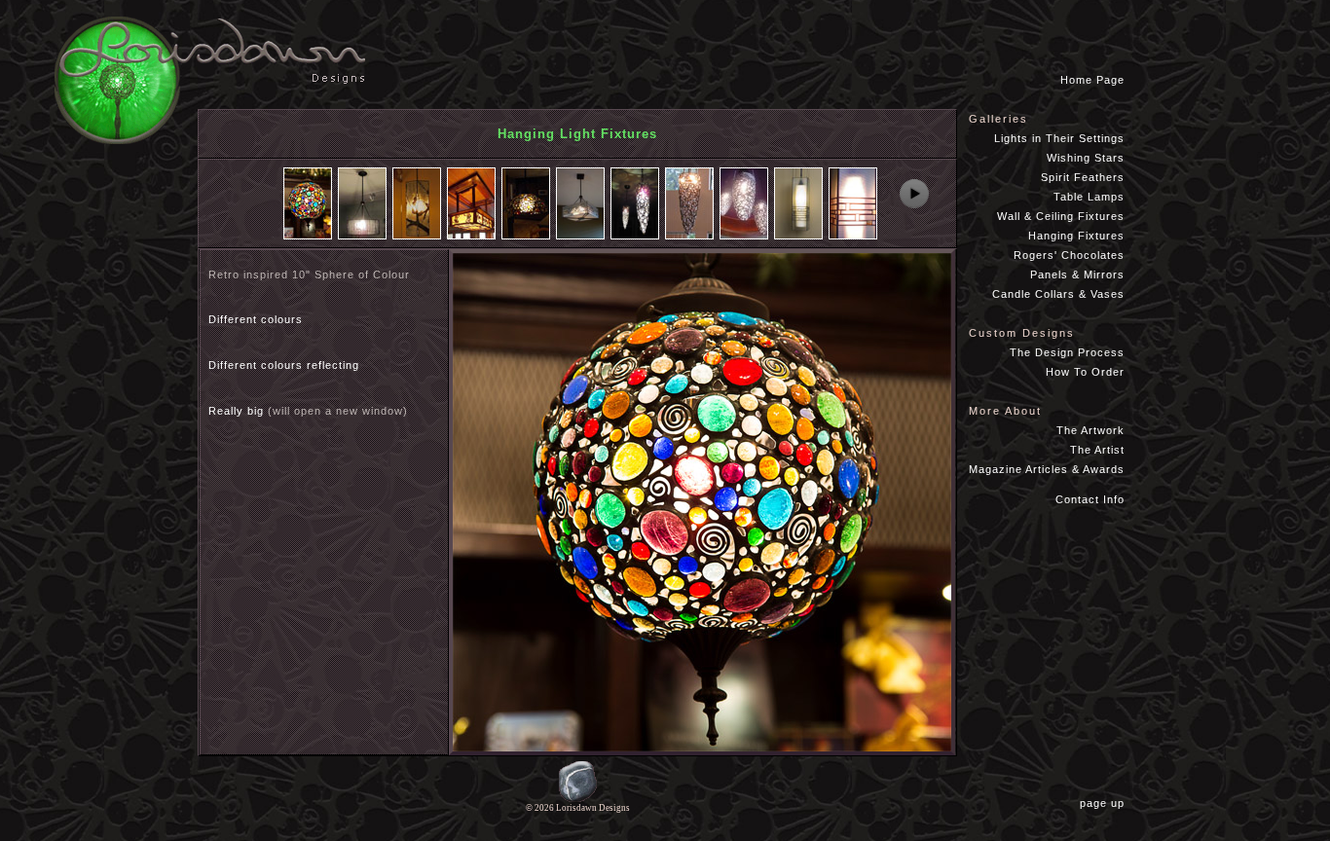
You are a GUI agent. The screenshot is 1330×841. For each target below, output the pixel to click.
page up (1106, 803)
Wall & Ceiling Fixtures (1061, 216)
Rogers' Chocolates (1069, 255)
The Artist (1097, 450)
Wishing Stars (1086, 158)
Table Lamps (1089, 196)
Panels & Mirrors (1077, 274)
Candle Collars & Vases (1058, 294)
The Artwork (1090, 430)
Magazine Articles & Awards (1047, 469)
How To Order (1085, 372)
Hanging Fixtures (1076, 235)
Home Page (1092, 80)
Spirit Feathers (1083, 177)
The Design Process (1067, 352)
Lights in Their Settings (1059, 138)
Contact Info (1090, 499)
